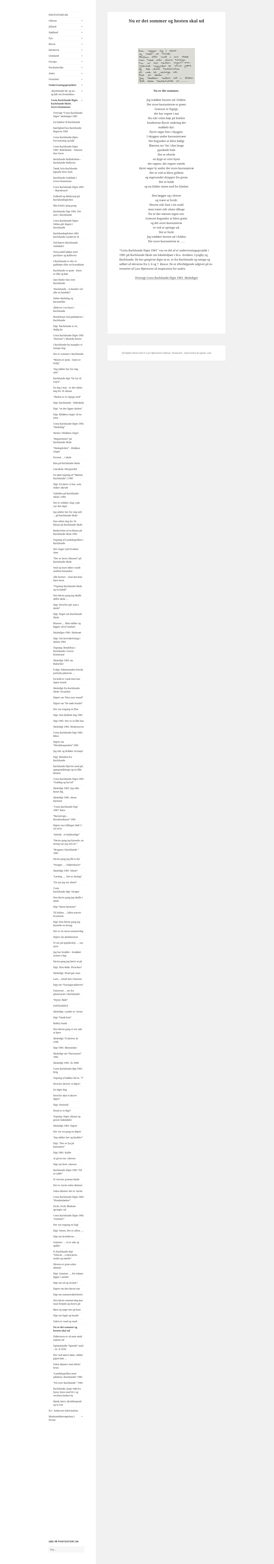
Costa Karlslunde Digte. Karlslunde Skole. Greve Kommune (64, 104)
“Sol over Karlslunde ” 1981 (68, 1382)
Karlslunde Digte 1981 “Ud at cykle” (67, 1172)
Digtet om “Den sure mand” (68, 697)
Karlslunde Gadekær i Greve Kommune (65, 179)
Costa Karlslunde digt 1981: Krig (68, 1070)
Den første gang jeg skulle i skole (68, 899)
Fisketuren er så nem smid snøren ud (67, 1338)
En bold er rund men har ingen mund (66, 680)
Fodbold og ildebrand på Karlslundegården (66, 198)
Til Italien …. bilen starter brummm (67, 914)
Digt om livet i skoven (65, 1164)
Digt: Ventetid (60, 1104)
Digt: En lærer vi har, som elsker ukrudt (67, 486)
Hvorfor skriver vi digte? (66, 1083)
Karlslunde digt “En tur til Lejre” (67, 380)
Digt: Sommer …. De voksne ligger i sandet (68, 1275)
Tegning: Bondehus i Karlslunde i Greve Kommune (64, 651)
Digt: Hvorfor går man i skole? (66, 606)
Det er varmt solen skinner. (68, 1185)
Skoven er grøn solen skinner (64, 1266)
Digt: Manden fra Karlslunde (62, 758)
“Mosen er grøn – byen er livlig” (67, 361)
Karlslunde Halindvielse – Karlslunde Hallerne (67, 161)
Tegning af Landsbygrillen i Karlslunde (68, 541)
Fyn (51, 38)
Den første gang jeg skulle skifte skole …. (67, 597)
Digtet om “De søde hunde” (68, 703)
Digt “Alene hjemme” (64, 906)
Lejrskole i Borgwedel (65, 469)
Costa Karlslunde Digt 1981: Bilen (68, 734)
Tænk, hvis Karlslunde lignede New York (65, 170)
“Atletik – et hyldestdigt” (66, 834)
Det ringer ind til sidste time (65, 551)
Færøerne (54, 50)
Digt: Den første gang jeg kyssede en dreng (66, 923)
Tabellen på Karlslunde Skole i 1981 (66, 495)
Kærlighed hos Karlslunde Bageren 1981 (67, 129)
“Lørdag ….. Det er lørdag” (67, 876)
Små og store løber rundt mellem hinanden (66, 569)
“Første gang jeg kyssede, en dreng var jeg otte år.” (68, 842)
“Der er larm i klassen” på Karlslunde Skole (67, 560)
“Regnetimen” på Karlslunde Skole (62, 440)
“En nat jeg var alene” (65, 882)
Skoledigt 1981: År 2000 (66, 1062)
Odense (53, 20)
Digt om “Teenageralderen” (68, 984)
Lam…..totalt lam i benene (67, 979)
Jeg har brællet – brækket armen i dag (67, 954)
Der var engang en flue (65, 709)
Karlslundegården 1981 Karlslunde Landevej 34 (66, 235)
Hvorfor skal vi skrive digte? (65, 1097)
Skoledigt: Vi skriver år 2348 (65, 1040)
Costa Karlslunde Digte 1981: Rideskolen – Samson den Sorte (67, 150)
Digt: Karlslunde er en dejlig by (65, 328)
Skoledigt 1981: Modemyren (68, 726)
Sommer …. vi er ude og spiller (66, 1244)
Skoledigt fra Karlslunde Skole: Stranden (66, 690)
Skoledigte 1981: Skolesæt (67, 632)
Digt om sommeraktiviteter (68, 1294)
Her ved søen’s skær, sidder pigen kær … (68, 1356)
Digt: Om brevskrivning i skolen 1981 (66, 640)
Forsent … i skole (62, 457)
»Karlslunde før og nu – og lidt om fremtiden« (63, 92)
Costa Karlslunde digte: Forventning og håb (65, 139)
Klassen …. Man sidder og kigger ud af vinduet (67, 625)
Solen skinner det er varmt (67, 1191)
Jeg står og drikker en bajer (68, 751)
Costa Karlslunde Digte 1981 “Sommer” (68, 1217)
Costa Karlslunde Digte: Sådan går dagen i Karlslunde (66, 224)
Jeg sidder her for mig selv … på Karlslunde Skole (67, 513)
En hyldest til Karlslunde (66, 122)
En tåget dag (60, 1089)
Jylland (52, 26)
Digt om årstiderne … (64, 1236)
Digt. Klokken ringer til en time (67, 416)
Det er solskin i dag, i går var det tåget (66, 504)
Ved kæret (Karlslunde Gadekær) (65, 244)
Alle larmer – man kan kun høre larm (67, 578)
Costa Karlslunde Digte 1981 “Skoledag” (68, 425)
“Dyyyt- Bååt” (60, 999)
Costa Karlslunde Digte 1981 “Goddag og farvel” (68, 780)
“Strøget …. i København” (67, 864)
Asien (52, 73)
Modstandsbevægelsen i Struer (62, 1418)
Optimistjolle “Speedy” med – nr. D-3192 (68, 1347)
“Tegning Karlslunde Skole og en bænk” (67, 588)
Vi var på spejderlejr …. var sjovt (68, 944)
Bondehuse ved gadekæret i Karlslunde (68, 318)
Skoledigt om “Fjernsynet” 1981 (67, 1055)
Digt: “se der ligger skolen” (67, 408)
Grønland (54, 55)
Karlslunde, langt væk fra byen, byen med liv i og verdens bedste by (67, 1392)
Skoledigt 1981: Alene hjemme (65, 799)
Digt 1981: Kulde (62, 1152)
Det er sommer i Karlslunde (68, 354)
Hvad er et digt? (62, 1110)
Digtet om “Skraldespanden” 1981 (66, 743)
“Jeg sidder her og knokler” (68, 1137)
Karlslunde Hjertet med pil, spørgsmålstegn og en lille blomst (68, 770)
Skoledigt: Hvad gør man (66, 973)
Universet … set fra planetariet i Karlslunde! (66, 992)
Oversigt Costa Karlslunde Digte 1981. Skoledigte (166, 278)
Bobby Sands (60, 1023)
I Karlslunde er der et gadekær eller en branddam (68, 263)
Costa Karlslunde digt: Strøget (66, 890)
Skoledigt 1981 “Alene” (65, 870)
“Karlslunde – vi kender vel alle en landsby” (68, 290)
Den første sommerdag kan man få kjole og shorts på (68, 1302)
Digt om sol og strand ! (65, 1282)
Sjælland (53, 32)
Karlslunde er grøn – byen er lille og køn (67, 272)
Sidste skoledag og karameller (63, 300)
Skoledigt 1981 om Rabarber (63, 662)
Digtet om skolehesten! (65, 937)
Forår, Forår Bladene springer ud (64, 1208)
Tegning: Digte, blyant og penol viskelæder (66, 1118)
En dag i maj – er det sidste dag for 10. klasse (67, 389)
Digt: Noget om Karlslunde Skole (67, 615)
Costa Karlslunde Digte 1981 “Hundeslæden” (68, 1198)
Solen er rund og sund (65, 1321)
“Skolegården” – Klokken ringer (66, 450)
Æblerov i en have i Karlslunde (63, 309)
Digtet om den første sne (66, 1288)
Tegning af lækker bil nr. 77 (68, 1078)
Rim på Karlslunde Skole (66, 463)
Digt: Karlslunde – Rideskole (68, 402)
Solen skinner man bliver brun (67, 1366)
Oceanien (54, 79)
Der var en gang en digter (67, 1131)
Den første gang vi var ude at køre (67, 1031)
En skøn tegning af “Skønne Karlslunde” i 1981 (68, 476)
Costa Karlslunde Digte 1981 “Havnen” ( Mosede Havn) (68, 337)
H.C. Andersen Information (63, 1410)
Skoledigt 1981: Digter (65, 1125)
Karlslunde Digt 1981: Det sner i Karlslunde (67, 213)
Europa (53, 61)
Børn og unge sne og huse (67, 1309)
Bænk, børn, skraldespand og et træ (67, 1403)
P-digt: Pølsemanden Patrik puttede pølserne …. (68, 671)
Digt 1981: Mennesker (65, 1047)
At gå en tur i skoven (64, 1158)
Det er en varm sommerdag (68, 931)
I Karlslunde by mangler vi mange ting (67, 346)
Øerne (52, 44)
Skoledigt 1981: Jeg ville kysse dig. (66, 790)
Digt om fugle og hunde (66, 1315)
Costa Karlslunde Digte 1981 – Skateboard (68, 188)
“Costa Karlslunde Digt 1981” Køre (65, 808)
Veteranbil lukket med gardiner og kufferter (65, 253)
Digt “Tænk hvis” (62, 1017)
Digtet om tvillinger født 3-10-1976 (67, 827)
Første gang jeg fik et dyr (66, 859)
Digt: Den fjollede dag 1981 (68, 715)
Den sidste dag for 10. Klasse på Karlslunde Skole (67, 523)
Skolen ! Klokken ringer (66, 433)
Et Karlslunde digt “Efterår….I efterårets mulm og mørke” (65, 1255)
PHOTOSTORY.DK (58, 14)
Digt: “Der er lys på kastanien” (63, 1145)
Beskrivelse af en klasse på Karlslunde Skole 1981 (67, 532)
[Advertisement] (70, 1484)
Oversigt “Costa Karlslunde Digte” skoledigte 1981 (67, 114)
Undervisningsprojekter (62, 85)
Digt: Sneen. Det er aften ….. (68, 1230)
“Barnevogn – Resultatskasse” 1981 (64, 817)
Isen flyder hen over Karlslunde (64, 281)
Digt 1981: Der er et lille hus (68, 720)
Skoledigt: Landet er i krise (68, 1011)
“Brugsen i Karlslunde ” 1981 (66, 851)
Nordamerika (56, 67)
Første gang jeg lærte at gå (67, 961)
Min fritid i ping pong (64, 205)
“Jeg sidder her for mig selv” (65, 370)
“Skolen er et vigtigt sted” (67, 396)
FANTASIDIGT (60, 1005)
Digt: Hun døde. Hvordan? (67, 967)
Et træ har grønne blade (66, 1179)
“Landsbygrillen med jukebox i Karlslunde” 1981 (67, 1375)
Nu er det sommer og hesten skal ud (65, 1329)
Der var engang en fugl (65, 1224)
